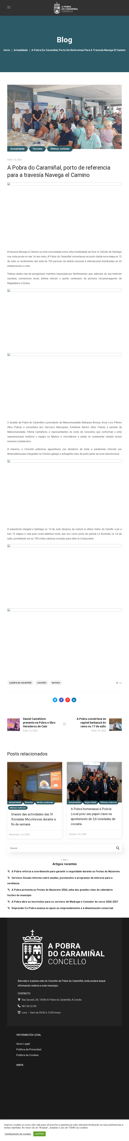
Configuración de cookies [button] (18, 1134)
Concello (41, 682)
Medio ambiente (45, 802)
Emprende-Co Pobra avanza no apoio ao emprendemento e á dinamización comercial (62, 908)
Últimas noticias (60, 148)
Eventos (29, 802)
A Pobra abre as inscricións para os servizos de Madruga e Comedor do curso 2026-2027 (65, 901)
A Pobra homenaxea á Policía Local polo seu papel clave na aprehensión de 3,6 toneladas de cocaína (93, 816)
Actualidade (21, 50)
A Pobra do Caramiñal (20, 682)
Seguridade (90, 802)
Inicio (7, 50)
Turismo (37, 148)
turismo (56, 682)
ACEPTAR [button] (39, 1134)
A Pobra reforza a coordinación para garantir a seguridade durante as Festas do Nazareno (66, 871)
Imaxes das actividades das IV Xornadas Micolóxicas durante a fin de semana (33, 819)
